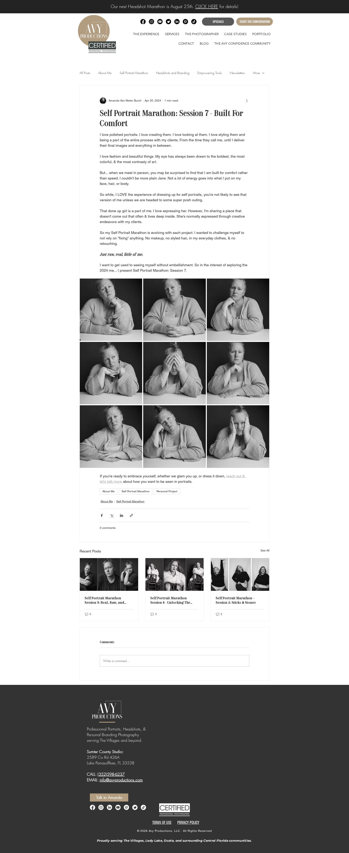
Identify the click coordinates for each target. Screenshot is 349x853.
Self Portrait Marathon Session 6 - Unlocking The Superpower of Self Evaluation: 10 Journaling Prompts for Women (170, 600)
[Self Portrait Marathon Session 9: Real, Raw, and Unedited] (109, 574)
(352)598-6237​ (111, 774)
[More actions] (246, 100)
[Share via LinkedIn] (121, 515)
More (256, 73)
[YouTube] (118, 807)
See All (265, 550)
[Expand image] (111, 310)
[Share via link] (131, 515)
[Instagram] (101, 807)
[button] (172, 34)
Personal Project (167, 491)
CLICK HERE (206, 6)
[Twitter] (135, 807)
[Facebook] (92, 807)
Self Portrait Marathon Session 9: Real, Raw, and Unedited (104, 600)
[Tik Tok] (194, 21)
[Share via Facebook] (102, 515)
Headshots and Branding (172, 73)
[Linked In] (109, 807)
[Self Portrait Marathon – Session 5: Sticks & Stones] (240, 574)
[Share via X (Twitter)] (112, 515)
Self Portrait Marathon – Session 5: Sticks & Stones (236, 600)
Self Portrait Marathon (134, 73)
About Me (104, 73)
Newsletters (237, 73)
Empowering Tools (210, 73)
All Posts (85, 73)
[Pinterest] (126, 807)
